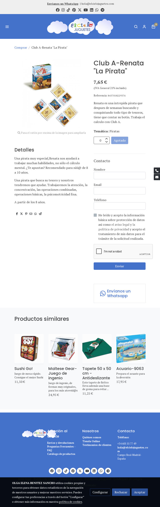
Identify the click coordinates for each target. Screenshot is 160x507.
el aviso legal (120, 224)
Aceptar (139, 492)
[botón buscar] (136, 27)
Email (97, 185)
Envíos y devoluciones (60, 443)
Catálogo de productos (61, 454)
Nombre (99, 169)
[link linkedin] (91, 10)
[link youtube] (86, 10)
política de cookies (70, 501)
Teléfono (100, 200)
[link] (80, 26)
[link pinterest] (74, 10)
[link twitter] (80, 10)
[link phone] (157, 171)
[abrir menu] (7, 27)
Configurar (100, 492)
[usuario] (144, 27)
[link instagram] (63, 10)
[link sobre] (27, 433)
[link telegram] (102, 10)
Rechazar (121, 492)
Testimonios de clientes (96, 445)
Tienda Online (91, 441)
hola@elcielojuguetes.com (97, 3)
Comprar (20, 47)
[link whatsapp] (97, 10)
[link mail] (157, 177)
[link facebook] (58, 10)
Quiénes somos (91, 437)
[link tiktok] (68, 10)
